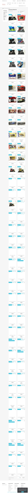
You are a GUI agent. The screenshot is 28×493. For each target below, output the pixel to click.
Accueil (5, 10)
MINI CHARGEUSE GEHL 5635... (12, 162)
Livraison (9, 484)
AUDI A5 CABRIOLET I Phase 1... (12, 290)
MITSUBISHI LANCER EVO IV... (21, 255)
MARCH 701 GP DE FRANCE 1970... (21, 175)
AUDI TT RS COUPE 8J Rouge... (21, 290)
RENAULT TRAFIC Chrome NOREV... (21, 58)
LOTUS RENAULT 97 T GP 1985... (21, 127)
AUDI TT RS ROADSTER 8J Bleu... (21, 301)
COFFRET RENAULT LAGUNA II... (21, 46)
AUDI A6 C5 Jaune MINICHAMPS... (12, 405)
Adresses (16, 488)
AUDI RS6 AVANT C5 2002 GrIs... (21, 439)
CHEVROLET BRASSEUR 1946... (21, 104)
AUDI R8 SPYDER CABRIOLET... (12, 312)
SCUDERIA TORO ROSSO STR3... (12, 232)
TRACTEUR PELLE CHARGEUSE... (12, 140)
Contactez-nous (4, 0)
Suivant (23, 477)
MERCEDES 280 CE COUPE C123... (12, 393)
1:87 (7, 4)
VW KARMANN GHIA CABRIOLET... (12, 440)
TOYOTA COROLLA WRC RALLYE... (12, 255)
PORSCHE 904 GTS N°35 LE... (21, 267)
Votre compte (17, 483)
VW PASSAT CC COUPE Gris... (12, 301)
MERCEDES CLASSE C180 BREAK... (21, 335)
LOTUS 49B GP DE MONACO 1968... (12, 221)
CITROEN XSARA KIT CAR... (21, 232)
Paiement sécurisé (10, 488)
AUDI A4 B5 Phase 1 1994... (12, 417)
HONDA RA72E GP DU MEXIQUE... (12, 197)
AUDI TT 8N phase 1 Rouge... (21, 405)
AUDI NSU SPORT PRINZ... (12, 451)
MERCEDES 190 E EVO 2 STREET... (21, 370)
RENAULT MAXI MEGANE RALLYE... (12, 267)
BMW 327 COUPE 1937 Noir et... (21, 93)
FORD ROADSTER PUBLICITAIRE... (12, 116)
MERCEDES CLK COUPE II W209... (12, 335)
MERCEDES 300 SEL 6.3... (21, 358)
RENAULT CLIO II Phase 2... (13, 46)
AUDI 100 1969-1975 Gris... (21, 451)
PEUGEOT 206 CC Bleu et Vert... (12, 34)
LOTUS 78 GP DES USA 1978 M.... (21, 186)
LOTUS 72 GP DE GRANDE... (12, 186)
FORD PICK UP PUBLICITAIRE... (21, 115)
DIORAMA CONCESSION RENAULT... (21, 81)
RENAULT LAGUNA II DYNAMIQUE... (21, 34)
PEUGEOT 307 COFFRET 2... (12, 22)
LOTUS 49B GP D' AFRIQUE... (21, 197)
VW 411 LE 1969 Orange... (12, 462)
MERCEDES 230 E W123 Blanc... (12, 381)
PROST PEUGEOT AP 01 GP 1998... (12, 128)
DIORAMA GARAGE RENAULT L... (12, 93)
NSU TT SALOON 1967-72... (21, 462)
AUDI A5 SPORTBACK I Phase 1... (21, 312)
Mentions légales (10, 485)
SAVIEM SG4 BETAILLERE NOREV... (21, 23)
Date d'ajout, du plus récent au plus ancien (22, 12)
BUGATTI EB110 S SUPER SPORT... (21, 70)
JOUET (4, 19)
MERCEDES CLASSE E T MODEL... (12, 370)
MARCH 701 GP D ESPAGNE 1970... (12, 175)
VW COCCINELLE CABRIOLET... (21, 428)
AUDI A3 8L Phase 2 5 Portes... (12, 428)
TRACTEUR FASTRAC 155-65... (21, 151)
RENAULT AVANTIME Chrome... (12, 69)
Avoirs (15, 487)
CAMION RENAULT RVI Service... (12, 81)
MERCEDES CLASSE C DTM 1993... (21, 381)
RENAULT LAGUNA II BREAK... (12, 57)
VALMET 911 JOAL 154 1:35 (12, 151)
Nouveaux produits (4, 484)
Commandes (16, 486)
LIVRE (10, 4)
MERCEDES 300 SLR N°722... (12, 358)
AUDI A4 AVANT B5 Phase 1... (21, 393)
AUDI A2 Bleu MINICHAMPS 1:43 (21, 417)
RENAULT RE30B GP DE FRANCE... (21, 163)
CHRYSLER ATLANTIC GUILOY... (12, 104)
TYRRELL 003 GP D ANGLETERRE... (21, 209)
